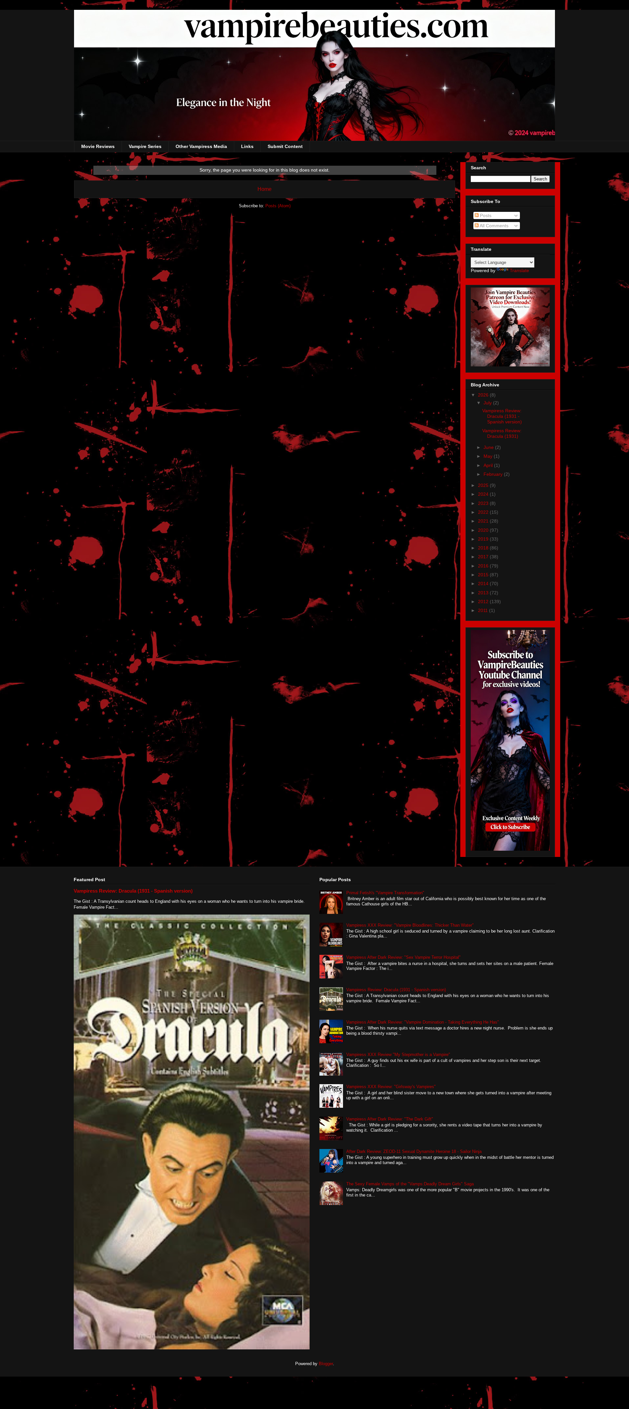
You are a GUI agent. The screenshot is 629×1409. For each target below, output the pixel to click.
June (489, 447)
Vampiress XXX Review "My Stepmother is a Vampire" (398, 1054)
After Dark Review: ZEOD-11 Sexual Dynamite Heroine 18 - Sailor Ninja (414, 1151)
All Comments (493, 225)
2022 (484, 512)
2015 (484, 574)
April (489, 465)
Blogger (326, 1363)
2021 (484, 521)
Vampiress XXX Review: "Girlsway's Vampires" (391, 1086)
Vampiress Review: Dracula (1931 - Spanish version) (502, 416)
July (488, 402)
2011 (483, 610)
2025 (484, 485)
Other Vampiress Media (201, 146)
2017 (484, 556)
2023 (484, 503)
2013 (484, 592)
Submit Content (285, 146)
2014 (484, 583)
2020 (484, 530)
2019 (484, 539)
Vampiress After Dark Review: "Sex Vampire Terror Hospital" (403, 957)
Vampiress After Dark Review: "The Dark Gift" (389, 1119)
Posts (485, 215)
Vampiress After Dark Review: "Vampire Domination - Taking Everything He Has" (422, 1022)
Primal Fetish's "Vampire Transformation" (385, 892)
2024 (484, 494)
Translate (519, 270)
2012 (484, 601)
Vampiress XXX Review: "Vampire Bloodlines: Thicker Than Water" (410, 925)
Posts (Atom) (278, 205)
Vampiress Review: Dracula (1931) (502, 433)
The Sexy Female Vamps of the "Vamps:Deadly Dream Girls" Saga (410, 1183)
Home (264, 189)
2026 (484, 395)
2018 (484, 547)
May (489, 456)
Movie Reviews (98, 146)
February (494, 474)
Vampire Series (145, 146)
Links (247, 146)
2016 (484, 565)
